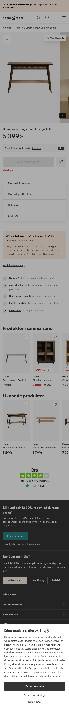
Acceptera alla (34, 686)
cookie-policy (51, 676)
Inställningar (34, 701)
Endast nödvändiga (34, 695)
